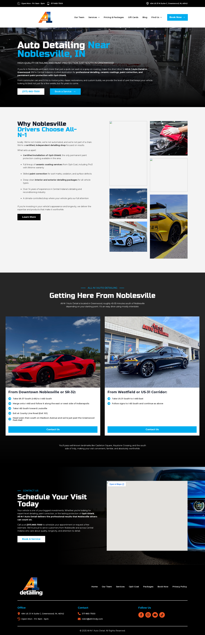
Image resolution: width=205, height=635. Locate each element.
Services (92, 17)
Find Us (155, 17)
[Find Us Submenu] (160, 17)
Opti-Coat (134, 586)
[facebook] (141, 615)
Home (94, 586)
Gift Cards (133, 17)
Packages (148, 586)
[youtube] (155, 615)
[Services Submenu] (98, 17)
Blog (145, 17)
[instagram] (148, 615)
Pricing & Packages (114, 17)
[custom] (162, 615)
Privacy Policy (180, 586)
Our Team (79, 17)
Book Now (163, 586)
